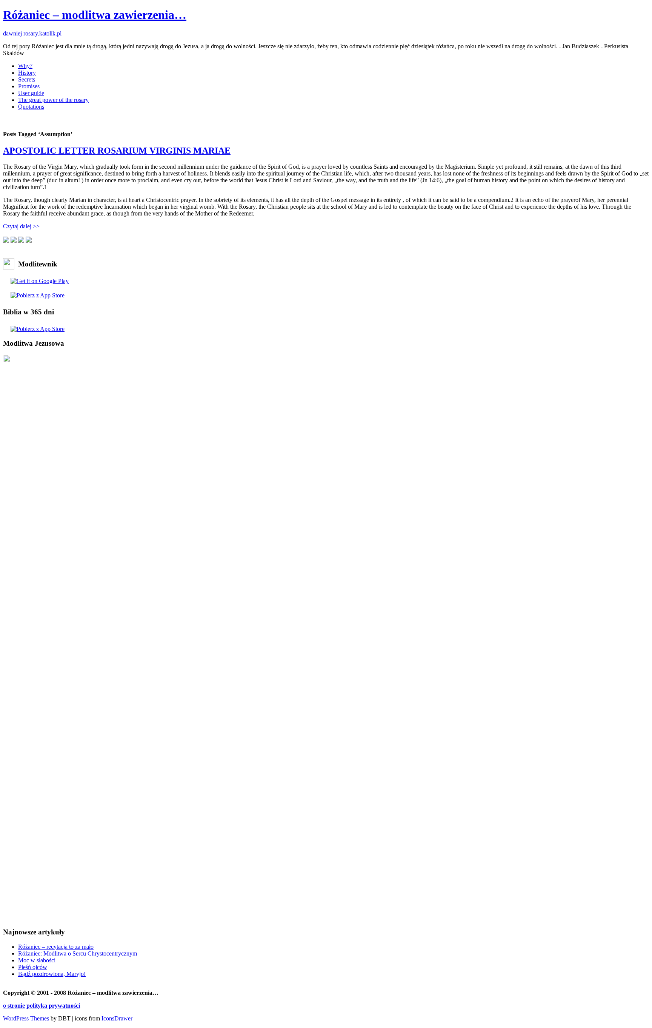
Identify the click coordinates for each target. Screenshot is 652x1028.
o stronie (14, 1005)
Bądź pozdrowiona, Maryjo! (52, 974)
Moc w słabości (36, 960)
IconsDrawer (116, 1018)
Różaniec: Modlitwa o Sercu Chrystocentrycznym (77, 953)
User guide (31, 93)
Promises (29, 86)
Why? (25, 66)
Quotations (31, 106)
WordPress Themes (26, 1018)
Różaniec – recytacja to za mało (56, 946)
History (27, 72)
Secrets (26, 79)
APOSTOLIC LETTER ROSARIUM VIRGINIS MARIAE (117, 150)
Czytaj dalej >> (21, 226)
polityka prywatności (53, 1005)
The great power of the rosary (53, 100)
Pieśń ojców (32, 967)
